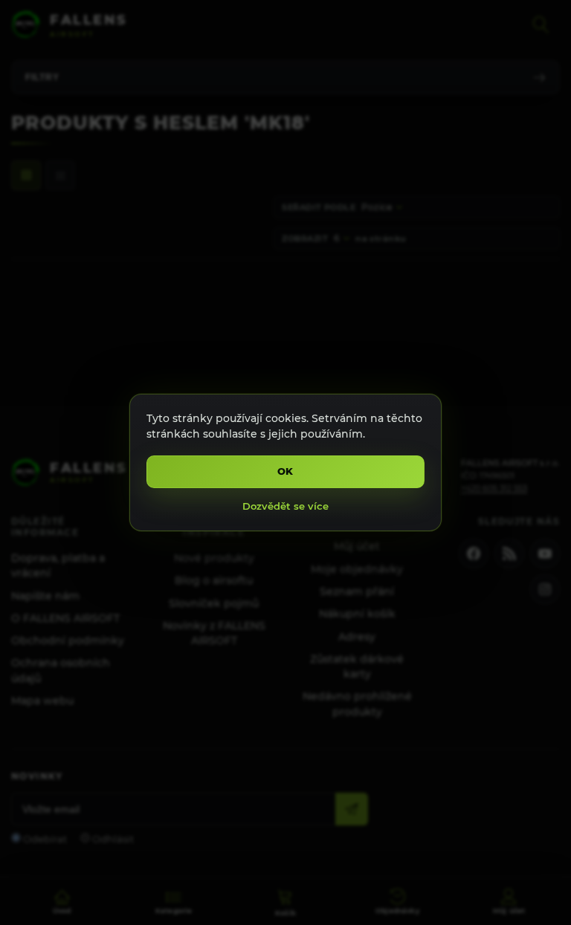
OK (285, 471)
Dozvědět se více (285, 506)
